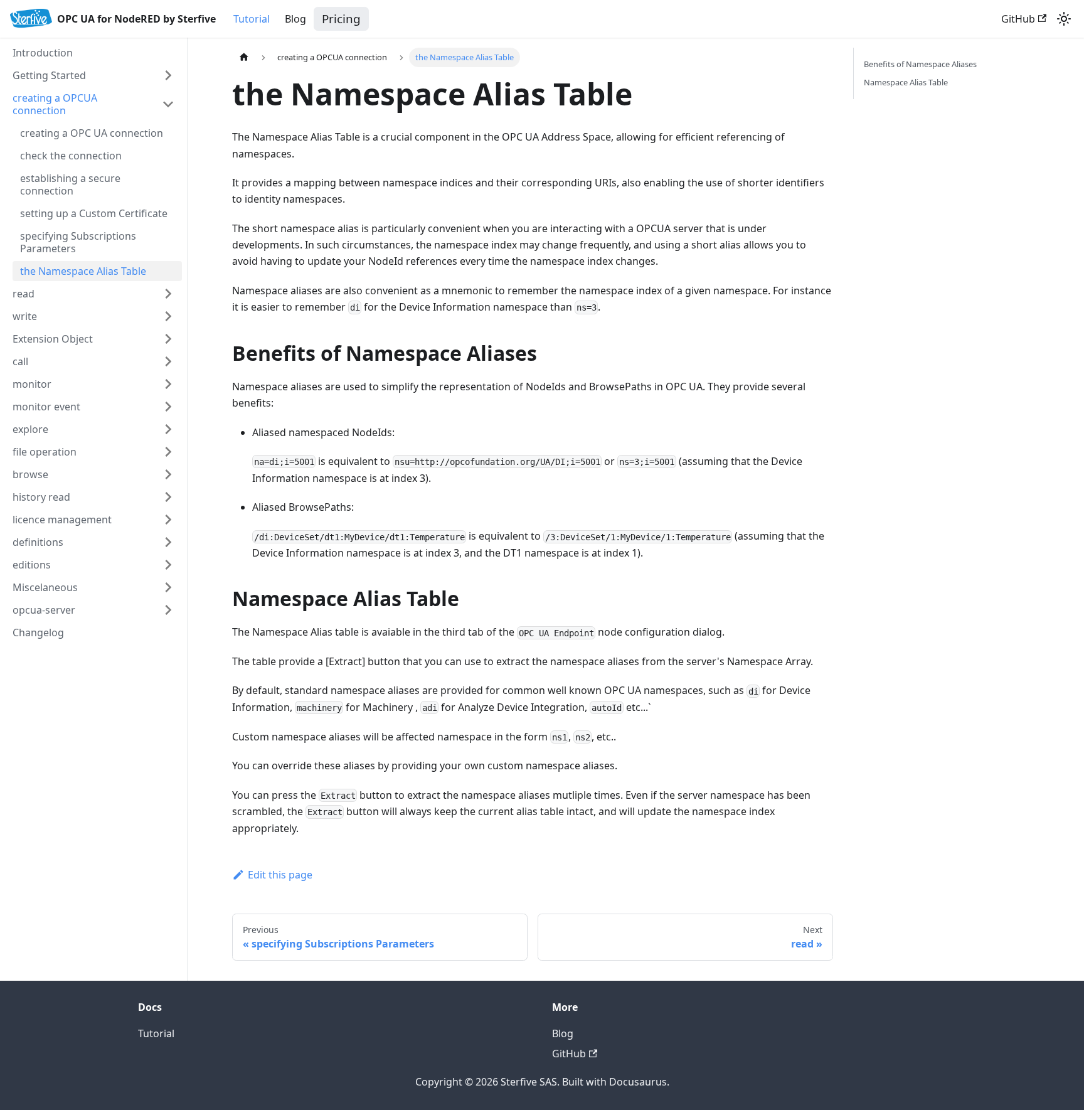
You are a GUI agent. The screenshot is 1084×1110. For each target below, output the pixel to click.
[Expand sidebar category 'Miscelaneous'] (168, 587)
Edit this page (280, 875)
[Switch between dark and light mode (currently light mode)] (1064, 19)
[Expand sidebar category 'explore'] (168, 429)
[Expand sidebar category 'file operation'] (168, 452)
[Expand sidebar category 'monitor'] (168, 384)
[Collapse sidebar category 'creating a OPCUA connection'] (168, 104)
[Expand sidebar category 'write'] (168, 316)
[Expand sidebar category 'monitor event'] (168, 407)
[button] (93, 542)
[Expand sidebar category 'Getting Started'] (168, 75)
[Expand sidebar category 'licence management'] (168, 520)
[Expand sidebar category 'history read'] (168, 497)
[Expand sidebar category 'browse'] (168, 474)
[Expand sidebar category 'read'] (168, 294)
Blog (295, 19)
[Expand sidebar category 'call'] (168, 361)
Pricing (341, 19)
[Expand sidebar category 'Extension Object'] (168, 339)
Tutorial (251, 19)
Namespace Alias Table (906, 82)
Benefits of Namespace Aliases (920, 64)
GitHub (1018, 19)
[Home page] (244, 57)
